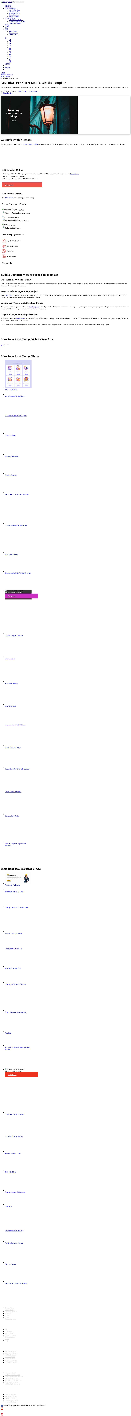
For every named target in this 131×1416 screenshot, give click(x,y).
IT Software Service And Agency (16, 416)
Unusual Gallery (10, 659)
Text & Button (32, 91)
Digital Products (10, 435)
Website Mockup (10, 1402)
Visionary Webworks (12, 456)
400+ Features (9, 7)
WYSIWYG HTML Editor (14, 1380)
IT (10, 47)
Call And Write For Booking (14, 1231)
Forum (7, 1339)
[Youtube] (2, 1409)
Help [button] (6, 29)
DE (10, 42)
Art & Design (23, 91)
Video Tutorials (13, 31)
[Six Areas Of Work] (18, 388)
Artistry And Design (11, 554)
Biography (8, 1206)
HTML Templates (14, 16)
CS (10, 58)
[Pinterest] (2, 1415)
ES (10, 49)
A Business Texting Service (14, 1136)
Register (7, 67)
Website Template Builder (30, 144)
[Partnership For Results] (18, 883)
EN (10, 40)
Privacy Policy (9, 1310)
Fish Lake (8, 1033)
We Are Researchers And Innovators (16, 494)
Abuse (7, 1317)
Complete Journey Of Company (15, 1192)
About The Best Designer (13, 747)
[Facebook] (2, 1406)
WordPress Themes (14, 13)
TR (10, 54)
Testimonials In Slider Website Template (18, 573)
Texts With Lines (10, 1172)
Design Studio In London (13, 792)
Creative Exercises (11, 475)
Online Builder (9, 198)
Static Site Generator (11, 1382)
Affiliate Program (10, 1335)
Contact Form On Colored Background (17, 769)
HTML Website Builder (16, 20)
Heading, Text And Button (13, 933)
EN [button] (6, 38)
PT (10, 53)
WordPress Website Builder (17, 21)
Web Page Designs (11, 1396)
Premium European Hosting (14, 1243)
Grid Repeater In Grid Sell (13, 949)
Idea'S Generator (10, 706)
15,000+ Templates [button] (10, 8)
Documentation (13, 33)
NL (10, 43)
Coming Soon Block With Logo (15, 984)
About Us (8, 1313)
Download (8, 5)
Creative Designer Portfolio (14, 635)
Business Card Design (12, 816)
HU (10, 62)
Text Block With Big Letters (14, 891)
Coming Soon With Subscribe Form (16, 907)
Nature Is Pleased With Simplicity (16, 1012)
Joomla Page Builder (15, 23)
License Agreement (11, 1311)
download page (74, 174)
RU (10, 56)
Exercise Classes (10, 1264)
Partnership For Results (12, 885)
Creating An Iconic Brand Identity (16, 525)
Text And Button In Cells (13, 968)
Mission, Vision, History (13, 1153)
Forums (7, 26)
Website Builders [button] (10, 18)
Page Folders (20, 318)
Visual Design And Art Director (15, 396)
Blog (6, 28)
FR (10, 45)
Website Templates (14, 10)
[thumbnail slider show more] (2, 346)
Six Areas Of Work (11, 389)
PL (10, 51)
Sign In (7, 64)
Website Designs (13, 11)
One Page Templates (11, 1362)
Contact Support (13, 34)
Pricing (7, 25)
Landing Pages (10, 1398)
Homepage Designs (11, 1400)
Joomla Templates (14, 15)
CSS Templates (10, 1357)
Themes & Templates (12, 1346)
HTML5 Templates (11, 1360)
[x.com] (2, 1412)
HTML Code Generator (12, 1384)
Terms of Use (9, 1308)
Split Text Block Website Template (16, 1283)
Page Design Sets (34, 307)
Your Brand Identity (11, 683)
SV (10, 60)
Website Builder (10, 1373)
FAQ (6, 1329)
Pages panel (9, 295)
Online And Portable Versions (14, 1114)
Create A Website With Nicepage (15, 725)
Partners (7, 1315)
